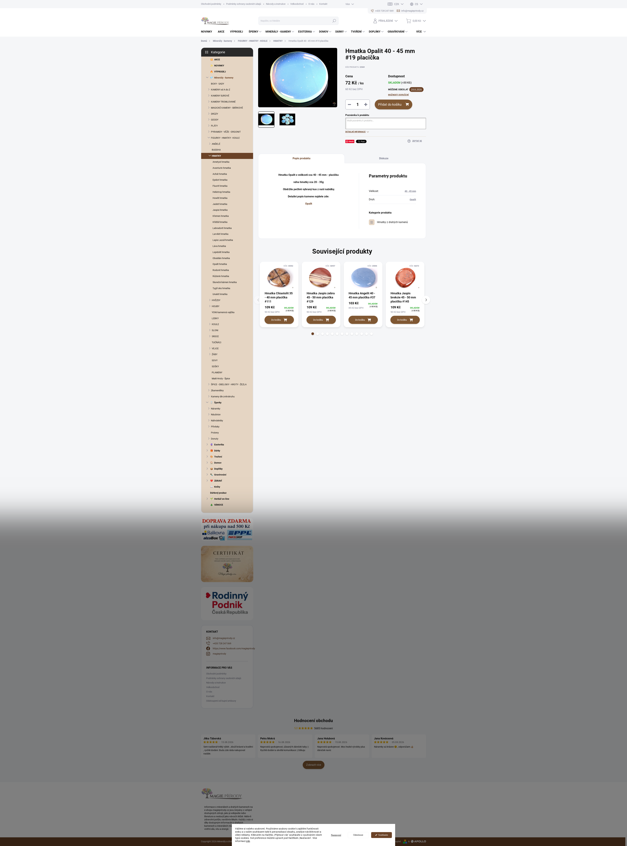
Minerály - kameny (223, 77)
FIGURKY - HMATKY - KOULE (225, 138)
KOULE (215, 324)
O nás (311, 4)
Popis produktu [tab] (301, 158)
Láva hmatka (219, 246)
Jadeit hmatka (220, 204)
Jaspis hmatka (220, 210)
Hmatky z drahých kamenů (392, 222)
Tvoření (218, 456)
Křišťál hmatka (220, 222)
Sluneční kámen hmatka (225, 282)
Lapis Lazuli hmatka (223, 240)
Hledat (334, 20)
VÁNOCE (218, 504)
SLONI (215, 330)
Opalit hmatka (220, 264)
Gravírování (220, 474)
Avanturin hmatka (222, 168)
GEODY (214, 119)
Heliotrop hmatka (221, 192)
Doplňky (218, 468)
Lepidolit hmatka (221, 252)
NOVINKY (219, 65)
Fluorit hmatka (220, 186)
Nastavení (336, 835)
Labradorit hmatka (222, 228)
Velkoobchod (297, 4)
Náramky (215, 408)
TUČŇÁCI (216, 342)
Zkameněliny (217, 390)
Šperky (217, 402)
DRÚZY (214, 113)
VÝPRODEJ (220, 71)
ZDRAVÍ (218, 480)
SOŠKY (215, 366)
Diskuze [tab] (383, 158)
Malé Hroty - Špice (221, 378)
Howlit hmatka (220, 198)
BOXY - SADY (217, 83)
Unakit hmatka (220, 294)
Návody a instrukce (275, 4)
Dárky (217, 450)
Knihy (217, 486)
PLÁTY (214, 125)
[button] (312, 333)
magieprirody (219, 653)
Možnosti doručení (398, 95)
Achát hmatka (220, 174)
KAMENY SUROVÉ (220, 95)
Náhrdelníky (217, 420)
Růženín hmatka (221, 276)
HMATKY (216, 156)
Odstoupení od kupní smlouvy (221, 700)
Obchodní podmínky (211, 4)
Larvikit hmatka (220, 234)
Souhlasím (383, 835)
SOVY (214, 360)
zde (248, 841)
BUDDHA (216, 149)
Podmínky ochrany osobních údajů (243, 4)
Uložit (351, 141)
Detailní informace (355, 132)
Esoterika (219, 444)
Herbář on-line (221, 499)
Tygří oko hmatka (221, 288)
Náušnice (215, 414)
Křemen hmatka (221, 216)
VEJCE (215, 348)
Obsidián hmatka (221, 258)
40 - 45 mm (410, 191)
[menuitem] (208, 32)
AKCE (217, 59)
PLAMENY (217, 372)
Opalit (308, 203)
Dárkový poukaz (218, 493)
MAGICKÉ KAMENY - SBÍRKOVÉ (227, 107)
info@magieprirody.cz (224, 638)
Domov (217, 462)
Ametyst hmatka (221, 162)
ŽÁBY (214, 354)
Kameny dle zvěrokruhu (223, 396)
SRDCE (215, 336)
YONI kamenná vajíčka (223, 312)
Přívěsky (215, 426)
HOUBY (215, 306)
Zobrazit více (313, 764)
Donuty (214, 438)
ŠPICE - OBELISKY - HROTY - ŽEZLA (229, 384)
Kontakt (323, 4)
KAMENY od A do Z (220, 89)
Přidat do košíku (390, 104)
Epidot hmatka (220, 180)
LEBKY (215, 318)
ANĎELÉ (216, 144)
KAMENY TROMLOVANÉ (223, 101)
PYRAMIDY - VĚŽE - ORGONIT (226, 131)
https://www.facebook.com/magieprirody (234, 648)
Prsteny (215, 432)
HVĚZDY (216, 300)
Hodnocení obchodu (313, 720)
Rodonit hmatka (221, 270)
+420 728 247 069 (222, 643)
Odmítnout (358, 835)
